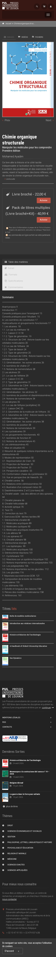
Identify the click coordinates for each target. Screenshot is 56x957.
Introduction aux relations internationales (27, 623)
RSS (4, 722)
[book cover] (28, 79)
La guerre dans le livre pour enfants (25, 794)
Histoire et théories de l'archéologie (25, 635)
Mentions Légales (11, 717)
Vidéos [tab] (24, 37)
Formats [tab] (12, 274)
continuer (46, 707)
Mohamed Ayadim (12, 156)
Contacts (7, 727)
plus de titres (12, 806)
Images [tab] (10, 37)
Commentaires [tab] (15, 287)
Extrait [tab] (10, 268)
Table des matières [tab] (18, 262)
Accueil (8, 23)
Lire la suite (10, 179)
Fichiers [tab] (39, 37)
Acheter (43, 200)
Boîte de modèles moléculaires (23, 616)
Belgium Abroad (16, 783)
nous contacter (9, 899)
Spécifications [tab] (15, 281)
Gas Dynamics (16, 658)
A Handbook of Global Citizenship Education (28, 646)
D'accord (9, 951)
